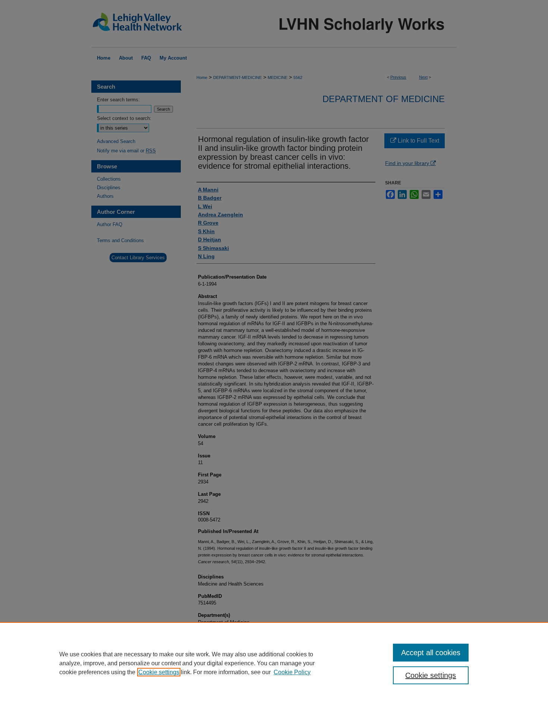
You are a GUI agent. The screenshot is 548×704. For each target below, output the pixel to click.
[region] (274, 663)
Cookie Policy (292, 672)
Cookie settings (158, 672)
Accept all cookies (430, 652)
